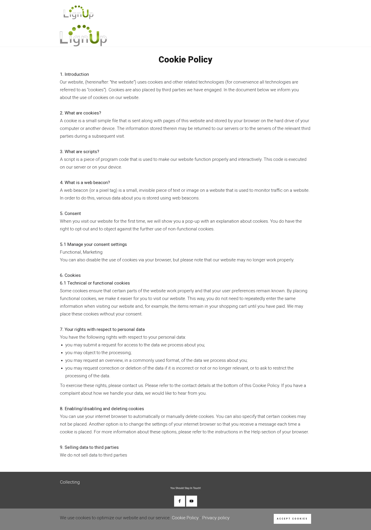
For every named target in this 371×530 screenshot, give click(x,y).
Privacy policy (216, 517)
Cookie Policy (185, 517)
